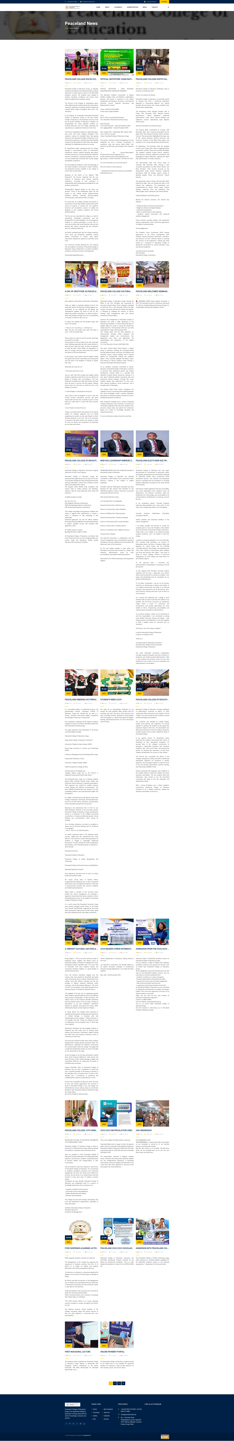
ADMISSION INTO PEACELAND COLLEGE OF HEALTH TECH (162, 1248)
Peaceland (78, 83)
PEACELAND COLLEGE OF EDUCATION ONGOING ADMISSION (92, 460)
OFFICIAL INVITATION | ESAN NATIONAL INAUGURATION (126, 79)
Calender (107, 1416)
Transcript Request (151, 1)
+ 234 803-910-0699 (72, 1)
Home (98, 7)
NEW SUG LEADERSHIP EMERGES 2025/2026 (120, 460)
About (107, 7)
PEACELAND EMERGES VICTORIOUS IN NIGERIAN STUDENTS (92, 699)
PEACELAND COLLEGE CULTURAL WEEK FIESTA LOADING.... (127, 291)
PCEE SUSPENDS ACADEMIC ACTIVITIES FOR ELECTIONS (90, 1248)
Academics (118, 7)
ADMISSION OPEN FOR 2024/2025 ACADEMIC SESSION (161, 949)
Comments (88, 83)
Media (145, 7)
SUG (94, 1419)
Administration (132, 7)
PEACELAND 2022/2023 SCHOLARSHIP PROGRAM (123, 1248)
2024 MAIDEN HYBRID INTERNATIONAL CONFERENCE (124, 949)
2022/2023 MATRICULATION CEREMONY (119, 1130)
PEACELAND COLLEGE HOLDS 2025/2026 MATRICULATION (92, 79)
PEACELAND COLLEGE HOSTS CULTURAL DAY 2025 (159, 79)
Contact (155, 7)
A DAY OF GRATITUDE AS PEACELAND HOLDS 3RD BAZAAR (91, 291)
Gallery (95, 1416)
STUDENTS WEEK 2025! (111, 699)
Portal (164, 1)
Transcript (96, 1412)
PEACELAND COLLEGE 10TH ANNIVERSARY (84, 1130)
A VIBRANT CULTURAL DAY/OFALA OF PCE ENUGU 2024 (90, 949)
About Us (107, 1412)
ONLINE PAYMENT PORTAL (112, 1352)
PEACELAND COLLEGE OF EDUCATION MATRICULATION (161, 699)
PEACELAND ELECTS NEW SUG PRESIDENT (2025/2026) (161, 460)
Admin (69, 83)
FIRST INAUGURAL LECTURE (77, 1352)
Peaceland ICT (87, 1435)
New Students (108, 1409)
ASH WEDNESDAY (144, 1130)
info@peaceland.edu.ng (88, 1)
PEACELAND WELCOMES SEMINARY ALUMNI (156, 291)
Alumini (106, 1419)
